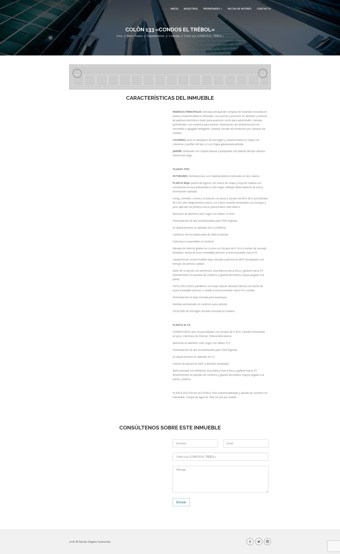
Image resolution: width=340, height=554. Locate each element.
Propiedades (211, 8)
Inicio (174, 8)
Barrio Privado (135, 36)
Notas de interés (239, 8)
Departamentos (156, 36)
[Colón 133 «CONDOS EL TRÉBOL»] (170, 69)
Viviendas (174, 36)
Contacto (264, 8)
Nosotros (191, 8)
